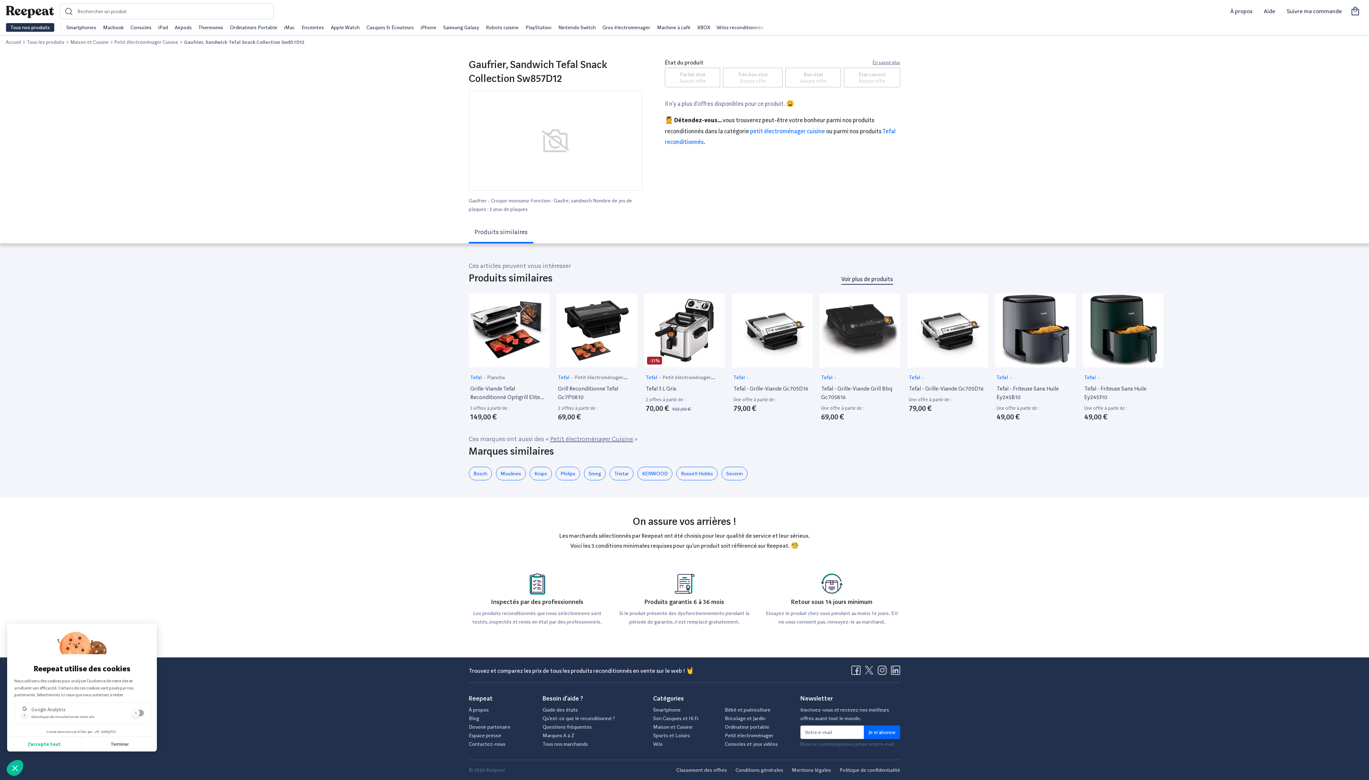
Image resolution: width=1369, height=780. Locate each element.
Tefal (476, 377)
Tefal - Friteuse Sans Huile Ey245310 (1115, 393)
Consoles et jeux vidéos (751, 744)
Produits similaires (501, 232)
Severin (734, 473)
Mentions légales (811, 770)
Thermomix (210, 27)
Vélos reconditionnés (740, 27)
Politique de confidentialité (870, 770)
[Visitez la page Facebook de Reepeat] (857, 672)
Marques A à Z (558, 735)
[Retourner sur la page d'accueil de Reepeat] (30, 11)
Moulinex (511, 473)
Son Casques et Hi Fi (675, 718)
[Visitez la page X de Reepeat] (871, 672)
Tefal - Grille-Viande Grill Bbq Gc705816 (856, 393)
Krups (540, 473)
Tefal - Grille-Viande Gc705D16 (770, 388)
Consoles (141, 27)
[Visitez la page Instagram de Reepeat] (884, 672)
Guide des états (560, 710)
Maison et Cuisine (673, 727)
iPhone (428, 27)
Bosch (480, 473)
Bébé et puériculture (747, 710)
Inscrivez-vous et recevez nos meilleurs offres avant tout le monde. (844, 714)
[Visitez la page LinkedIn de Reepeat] (895, 672)
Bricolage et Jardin (745, 718)
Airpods (183, 27)
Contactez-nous (487, 744)
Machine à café (674, 27)
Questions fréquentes (567, 727)
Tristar (621, 473)
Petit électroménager (749, 735)
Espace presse (485, 735)
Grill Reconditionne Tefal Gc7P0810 (588, 393)
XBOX (703, 27)
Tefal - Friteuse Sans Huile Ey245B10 (1027, 393)
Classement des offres (701, 770)
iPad (163, 27)
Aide (1269, 11)
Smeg (595, 473)
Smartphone (667, 710)
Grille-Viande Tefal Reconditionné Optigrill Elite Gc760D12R (505, 393)
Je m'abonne (882, 732)
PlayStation (538, 27)
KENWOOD (655, 473)
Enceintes (313, 27)
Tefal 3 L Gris (661, 388)
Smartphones (81, 27)
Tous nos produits (30, 27)
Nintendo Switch (577, 27)
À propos (1241, 11)
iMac (289, 27)
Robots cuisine (502, 27)
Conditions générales (759, 770)
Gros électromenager (626, 27)
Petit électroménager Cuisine (787, 131)
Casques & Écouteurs (390, 27)
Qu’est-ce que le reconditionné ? (579, 718)
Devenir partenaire (490, 727)
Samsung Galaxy (461, 27)
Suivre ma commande (1314, 11)
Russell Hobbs (697, 473)
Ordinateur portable (747, 727)
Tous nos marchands (565, 744)
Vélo (658, 744)
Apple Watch (345, 27)
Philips (567, 473)
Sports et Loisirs (671, 735)
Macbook (113, 27)
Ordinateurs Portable (253, 27)
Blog (474, 718)
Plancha (496, 377)
